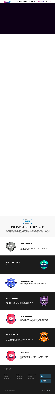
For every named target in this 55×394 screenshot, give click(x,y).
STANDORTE (20, 1)
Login (46, 1)
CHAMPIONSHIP (31, 1)
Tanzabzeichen (25, 1)
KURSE (17, 1)
